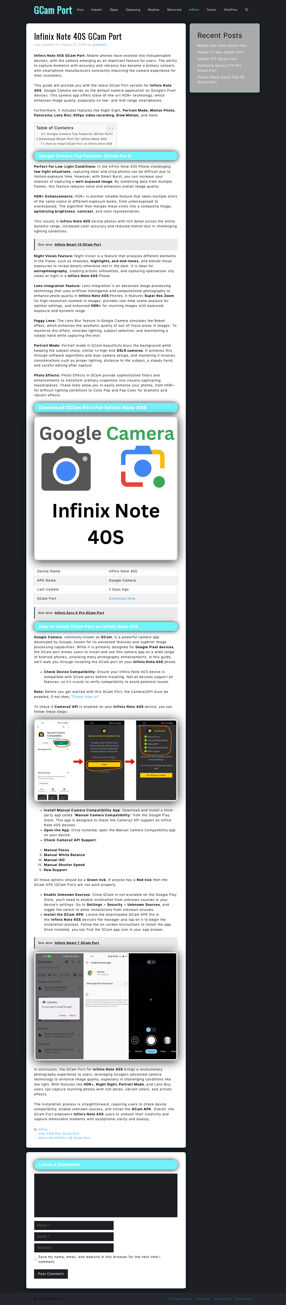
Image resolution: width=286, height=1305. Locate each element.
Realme (154, 10)
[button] (246, 10)
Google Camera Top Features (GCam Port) (80, 134)
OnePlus (230, 10)
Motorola (174, 10)
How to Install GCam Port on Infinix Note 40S (79, 143)
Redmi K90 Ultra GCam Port (222, 46)
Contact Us (222, 1299)
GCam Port (53, 10)
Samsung (133, 10)
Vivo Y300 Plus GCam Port (59, 1133)
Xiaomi (96, 10)
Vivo (80, 10)
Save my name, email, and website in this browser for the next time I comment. (99, 1259)
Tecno (212, 10)
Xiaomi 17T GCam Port (217, 59)
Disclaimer (243, 1299)
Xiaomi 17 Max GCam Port (220, 52)
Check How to (85, 697)
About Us (203, 1299)
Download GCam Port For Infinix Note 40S (73, 139)
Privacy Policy (181, 1299)
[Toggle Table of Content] (108, 128)
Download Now (122, 598)
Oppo (114, 10)
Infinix (194, 10)
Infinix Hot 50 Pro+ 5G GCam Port (64, 1137)
